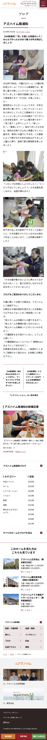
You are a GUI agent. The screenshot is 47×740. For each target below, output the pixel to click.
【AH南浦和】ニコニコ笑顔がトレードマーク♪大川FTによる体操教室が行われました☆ (33, 377)
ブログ (8, 640)
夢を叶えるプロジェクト (10, 511)
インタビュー (30, 634)
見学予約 (23, 736)
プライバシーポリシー (11, 712)
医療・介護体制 (11, 628)
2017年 (31, 523)
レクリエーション (10, 491)
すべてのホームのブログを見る (17, 532)
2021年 (31, 505)
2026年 (31, 481)
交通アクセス (10, 647)
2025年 (31, 486)
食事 (5, 500)
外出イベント (8, 481)
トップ (5, 654)
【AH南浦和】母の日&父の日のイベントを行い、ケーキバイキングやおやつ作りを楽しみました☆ (13, 378)
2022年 (31, 500)
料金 (27, 640)
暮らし (8, 634)
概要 (27, 647)
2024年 (31, 491)
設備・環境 (29, 628)
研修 (5, 505)
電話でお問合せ (39, 736)
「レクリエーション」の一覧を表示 (23, 395)
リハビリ (6, 495)
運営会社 (6, 722)
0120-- (29, 3)
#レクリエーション (23, 32)
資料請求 (8, 736)
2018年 (31, 519)
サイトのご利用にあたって (12, 717)
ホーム (6, 486)
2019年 (31, 514)
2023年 (31, 495)
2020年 (31, 509)
